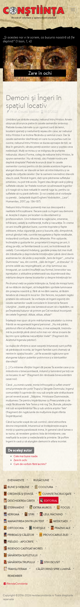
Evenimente (16, 480)
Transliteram (17, 569)
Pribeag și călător (21, 535)
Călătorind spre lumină (53, 569)
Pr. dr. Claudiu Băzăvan (24, 111)
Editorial (50, 500)
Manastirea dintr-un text (26, 521)
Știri (31, 514)
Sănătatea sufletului (22, 555)
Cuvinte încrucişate (56, 494)
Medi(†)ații (60, 521)
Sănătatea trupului (21, 562)
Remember (15, 576)
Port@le (39, 528)
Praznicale (62, 528)
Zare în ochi (20, 460)
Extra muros (42, 507)
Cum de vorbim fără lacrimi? (30, 464)
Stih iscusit (52, 562)
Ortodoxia (16, 528)
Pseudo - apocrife (21, 541)
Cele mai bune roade (25, 456)
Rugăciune (41, 480)
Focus (65, 507)
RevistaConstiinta (17, 583)
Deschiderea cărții (21, 500)
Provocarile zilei (55, 535)
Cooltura (45, 487)
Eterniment (16, 507)
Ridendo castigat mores (25, 548)
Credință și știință (20, 494)
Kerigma (13, 514)
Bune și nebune (18, 487)
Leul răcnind (53, 514)
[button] (8, 63)
